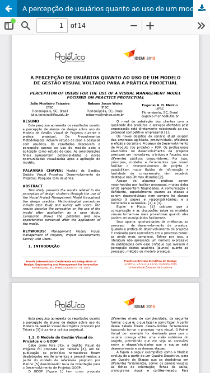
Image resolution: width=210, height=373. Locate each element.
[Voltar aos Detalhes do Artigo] (8, 8)
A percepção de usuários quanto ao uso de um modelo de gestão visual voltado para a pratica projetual (116, 8)
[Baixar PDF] (201, 8)
